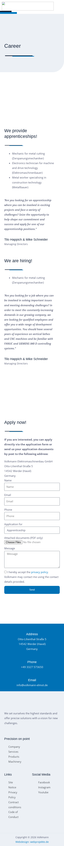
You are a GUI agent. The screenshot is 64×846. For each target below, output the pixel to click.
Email (7, 495)
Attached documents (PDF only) (23, 538)
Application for (13, 524)
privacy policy (39, 572)
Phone (8, 509)
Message (9, 548)
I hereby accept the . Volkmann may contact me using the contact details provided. (31, 576)
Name (8, 480)
